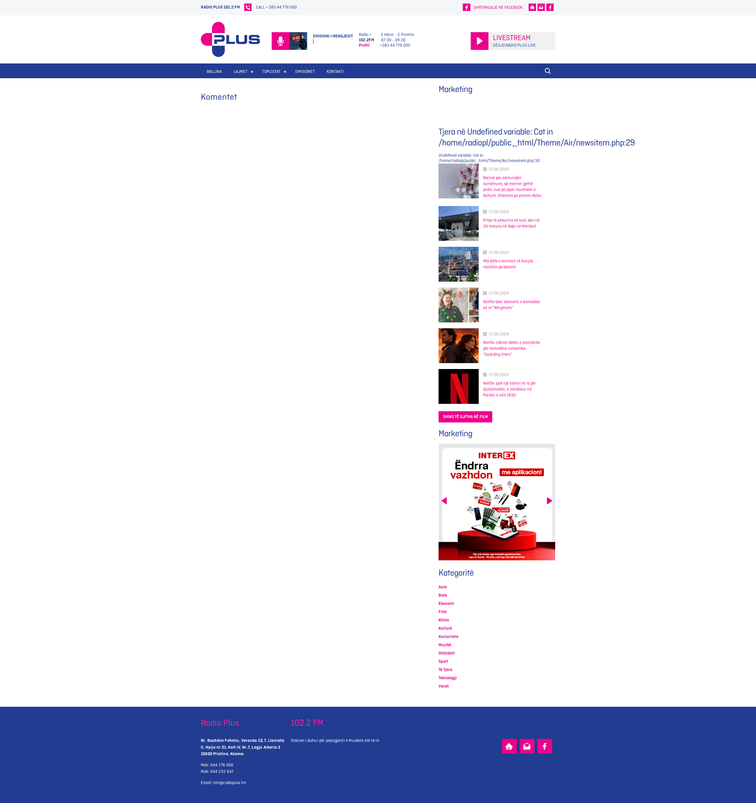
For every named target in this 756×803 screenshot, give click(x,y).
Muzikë (445, 645)
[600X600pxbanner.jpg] (513, 502)
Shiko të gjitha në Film (465, 416)
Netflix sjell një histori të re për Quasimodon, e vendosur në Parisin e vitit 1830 (509, 389)
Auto (443, 587)
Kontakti (335, 71)
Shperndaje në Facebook (498, 7)
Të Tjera (445, 669)
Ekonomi (446, 603)
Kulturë (445, 628)
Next (549, 500)
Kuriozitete (448, 636)
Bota (443, 595)
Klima (444, 620)
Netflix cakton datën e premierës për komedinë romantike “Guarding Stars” (511, 348)
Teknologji (448, 678)
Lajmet (240, 71)
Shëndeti (447, 653)
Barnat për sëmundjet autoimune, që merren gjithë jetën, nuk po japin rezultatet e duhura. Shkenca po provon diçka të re (512, 190)
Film (443, 612)
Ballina (214, 71)
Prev (444, 500)
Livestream (512, 38)
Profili (364, 45)
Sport (443, 661)
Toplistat (271, 71)
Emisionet (305, 71)
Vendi (444, 686)
